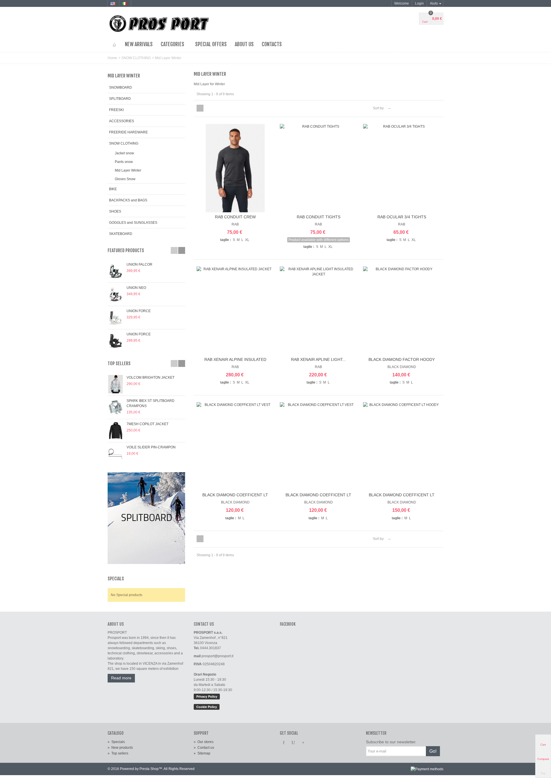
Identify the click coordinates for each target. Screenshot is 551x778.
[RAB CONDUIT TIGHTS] (318, 168)
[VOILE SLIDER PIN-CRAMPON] (116, 454)
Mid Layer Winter (128, 170)
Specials (116, 578)
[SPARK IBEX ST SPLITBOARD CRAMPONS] (116, 407)
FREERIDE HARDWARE (128, 132)
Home (112, 58)
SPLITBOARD (120, 99)
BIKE (113, 189)
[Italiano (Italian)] (125, 3)
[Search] (412, 19)
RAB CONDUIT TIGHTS (318, 217)
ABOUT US (244, 44)
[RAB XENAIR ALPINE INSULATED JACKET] (235, 311)
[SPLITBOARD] (146, 518)
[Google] (303, 743)
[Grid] (200, 108)
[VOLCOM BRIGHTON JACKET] (116, 384)
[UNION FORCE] (116, 317)
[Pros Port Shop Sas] (161, 23)
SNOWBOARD (120, 87)
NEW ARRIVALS (139, 44)
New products (120, 748)
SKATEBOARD (120, 234)
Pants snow (124, 162)
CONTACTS (272, 44)
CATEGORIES (172, 44)
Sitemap (202, 753)
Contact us (204, 748)
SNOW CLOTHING (136, 58)
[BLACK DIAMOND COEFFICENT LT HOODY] (402, 446)
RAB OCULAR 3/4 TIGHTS (401, 217)
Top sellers (119, 363)
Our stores (204, 742)
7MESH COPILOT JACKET (147, 424)
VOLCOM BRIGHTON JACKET (150, 378)
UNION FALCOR (139, 264)
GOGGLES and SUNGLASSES (133, 223)
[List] (206, 108)
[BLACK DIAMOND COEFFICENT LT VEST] (235, 446)
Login (419, 3)
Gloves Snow (125, 179)
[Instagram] (313, 743)
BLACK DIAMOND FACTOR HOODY (401, 359)
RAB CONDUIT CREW (235, 217)
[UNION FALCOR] (116, 271)
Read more (121, 678)
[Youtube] (293, 743)
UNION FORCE (139, 311)
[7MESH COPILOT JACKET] (116, 430)
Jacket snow (124, 153)
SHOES (115, 211)
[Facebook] (283, 743)
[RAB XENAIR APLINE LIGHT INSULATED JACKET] (318, 311)
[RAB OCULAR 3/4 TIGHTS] (402, 168)
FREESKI (116, 110)
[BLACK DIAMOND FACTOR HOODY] (402, 311)
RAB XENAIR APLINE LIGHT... (318, 359)
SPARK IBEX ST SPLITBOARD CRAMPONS (150, 403)
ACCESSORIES (121, 121)
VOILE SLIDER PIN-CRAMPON (151, 447)
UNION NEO (136, 288)
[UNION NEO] (116, 294)
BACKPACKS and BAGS (128, 200)
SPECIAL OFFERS (211, 44)
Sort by (378, 108)
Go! (432, 751)
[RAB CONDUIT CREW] (235, 168)
